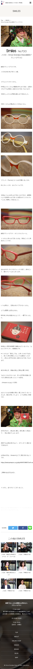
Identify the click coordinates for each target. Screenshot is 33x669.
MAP (16, 657)
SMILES (7, 20)
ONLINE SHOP (16, 641)
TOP (16, 632)
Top (2, 20)
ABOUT (16, 636)
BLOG (16, 653)
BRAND (16, 649)
